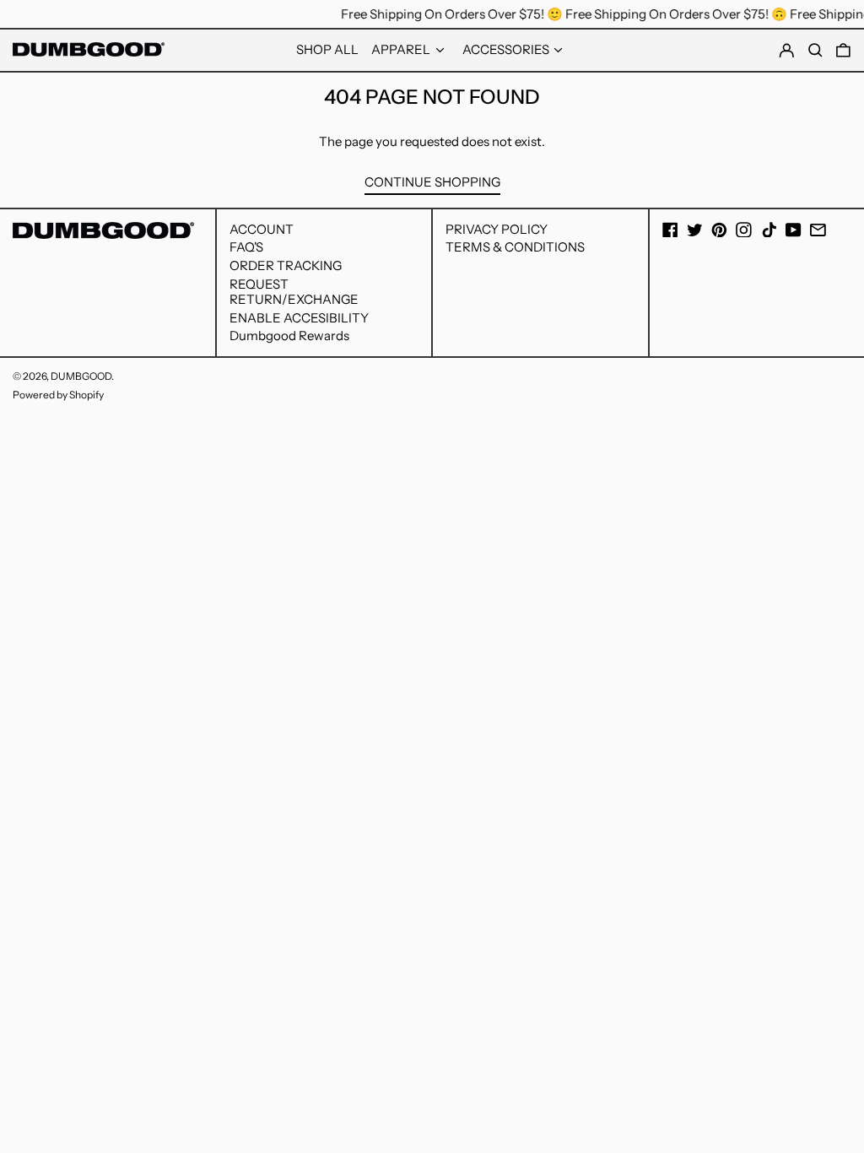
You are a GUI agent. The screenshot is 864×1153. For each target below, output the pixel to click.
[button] (843, 50)
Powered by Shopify (58, 394)
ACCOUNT (262, 229)
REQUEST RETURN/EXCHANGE (294, 291)
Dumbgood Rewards (289, 335)
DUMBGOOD (81, 376)
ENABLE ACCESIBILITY (299, 318)
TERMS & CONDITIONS (515, 247)
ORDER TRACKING (286, 265)
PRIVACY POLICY (497, 229)
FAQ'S (246, 247)
